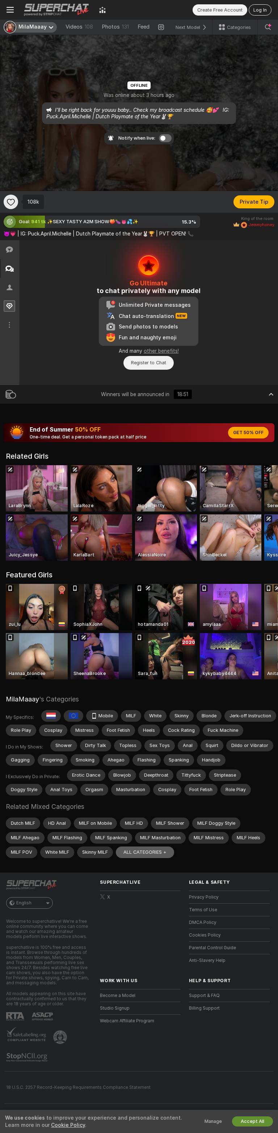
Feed (143, 27)
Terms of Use (203, 909)
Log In (260, 10)
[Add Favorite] (11, 202)
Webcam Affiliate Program (127, 1020)
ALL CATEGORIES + (145, 852)
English (23, 902)
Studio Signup (115, 1008)
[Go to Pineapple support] (60, 1037)
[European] (73, 716)
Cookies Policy (205, 935)
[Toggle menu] (10, 10)
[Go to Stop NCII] (27, 1057)
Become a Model (117, 995)
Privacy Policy (204, 897)
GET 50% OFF (248, 432)
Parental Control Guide (212, 947)
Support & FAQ (204, 995)
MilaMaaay (22, 699)
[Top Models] (102, 10)
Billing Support (204, 1008)
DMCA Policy (202, 922)
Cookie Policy (68, 1125)
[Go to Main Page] (56, 10)
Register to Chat (148, 362)
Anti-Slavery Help (207, 960)
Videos (79, 27)
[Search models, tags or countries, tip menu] (268, 27)
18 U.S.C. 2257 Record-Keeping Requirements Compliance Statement (78, 1087)
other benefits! (161, 351)
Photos (115, 27)
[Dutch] (51, 716)
